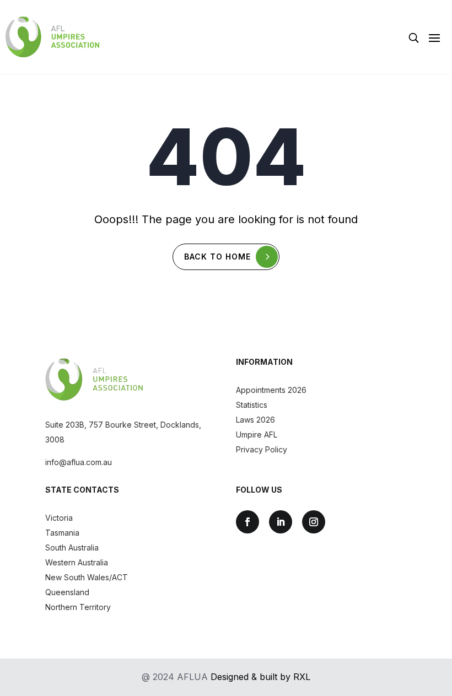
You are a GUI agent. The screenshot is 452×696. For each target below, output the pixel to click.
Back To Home (217, 256)
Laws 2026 (255, 419)
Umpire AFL (256, 434)
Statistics (251, 404)
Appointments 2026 (271, 390)
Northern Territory (78, 607)
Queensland (67, 592)
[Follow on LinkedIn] (280, 521)
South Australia (72, 547)
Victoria (59, 517)
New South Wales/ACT (86, 577)
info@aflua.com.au (78, 462)
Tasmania (62, 532)
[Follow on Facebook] (247, 521)
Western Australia (76, 562)
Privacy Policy (261, 449)
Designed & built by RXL (260, 676)
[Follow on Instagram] (313, 521)
